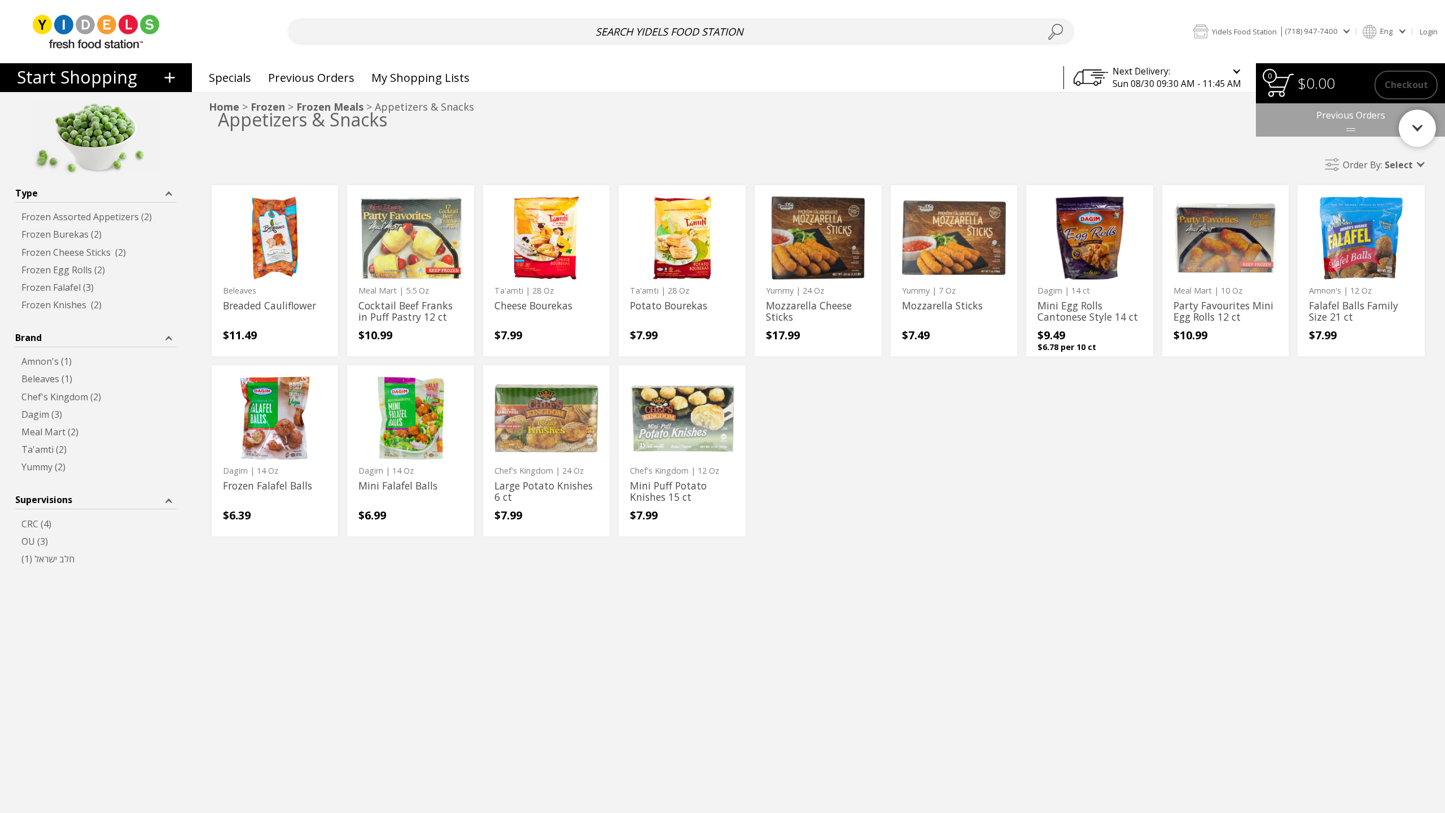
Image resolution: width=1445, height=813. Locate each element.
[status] (1280, 85)
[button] (1271, 31)
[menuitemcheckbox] (96, 217)
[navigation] (96, 77)
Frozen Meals (330, 106)
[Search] (1055, 31)
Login (1429, 32)
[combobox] (681, 31)
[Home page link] (95, 31)
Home (224, 106)
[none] (275, 270)
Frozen (268, 106)
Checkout (1406, 84)
